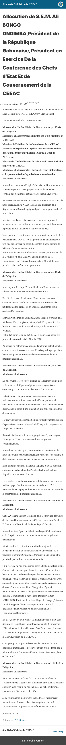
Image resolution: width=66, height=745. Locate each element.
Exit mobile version (33, 740)
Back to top (58, 731)
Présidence (20, 720)
